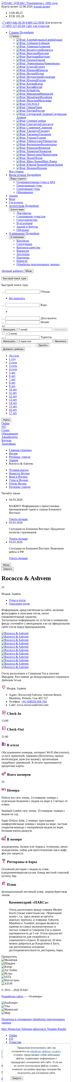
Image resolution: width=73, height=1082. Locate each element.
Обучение (22, 230)
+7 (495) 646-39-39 (13, 22)
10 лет (13, 389)
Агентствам (16, 205)
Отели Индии (18, 483)
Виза (12, 199)
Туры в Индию (18, 480)
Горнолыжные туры (29, 185)
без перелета (17, 298)
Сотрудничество (26, 219)
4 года (13, 369)
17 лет (13, 413)
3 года (13, 365)
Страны (14, 32)
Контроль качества (28, 247)
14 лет (13, 403)
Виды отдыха (17, 174)
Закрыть (17, 1078)
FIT (3, 426)
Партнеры (22, 257)
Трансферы (8, 443)
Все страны (16, 171)
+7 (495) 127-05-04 (13, 26)
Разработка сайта (12, 996)
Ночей (45, 322)
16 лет (13, 409)
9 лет (12, 386)
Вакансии (22, 250)
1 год (12, 359)
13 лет (13, 399)
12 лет (13, 396)
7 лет (12, 379)
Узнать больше (18, 519)
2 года (13, 362)
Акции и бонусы (27, 226)
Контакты (22, 240)
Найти (6, 419)
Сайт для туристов (37, 26)
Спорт (5, 430)
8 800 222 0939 (35, 22)
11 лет (13, 392)
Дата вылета (48, 318)
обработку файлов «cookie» (45, 1051)
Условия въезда (18, 470)
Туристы (46, 337)
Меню (6, 565)
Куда (44, 304)
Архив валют (41, 6)
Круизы (6, 440)
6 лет (12, 376)
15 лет (13, 406)
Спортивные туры (28, 188)
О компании (17, 233)
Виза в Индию (18, 476)
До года (14, 355)
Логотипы (23, 254)
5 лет (12, 372)
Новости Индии (19, 473)
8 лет (12, 382)
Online (5, 423)
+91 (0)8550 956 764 (34, 701)
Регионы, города (19, 486)
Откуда (45, 291)
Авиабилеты (9, 437)
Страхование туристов (30, 216)
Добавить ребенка (13, 349)
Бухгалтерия (24, 223)
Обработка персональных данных (38, 264)
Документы (23, 213)
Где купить (16, 202)
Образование (24, 192)
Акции (13, 195)
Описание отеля (19, 603)
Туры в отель (17, 600)
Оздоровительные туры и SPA (35, 182)
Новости (22, 261)
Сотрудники (24, 244)
